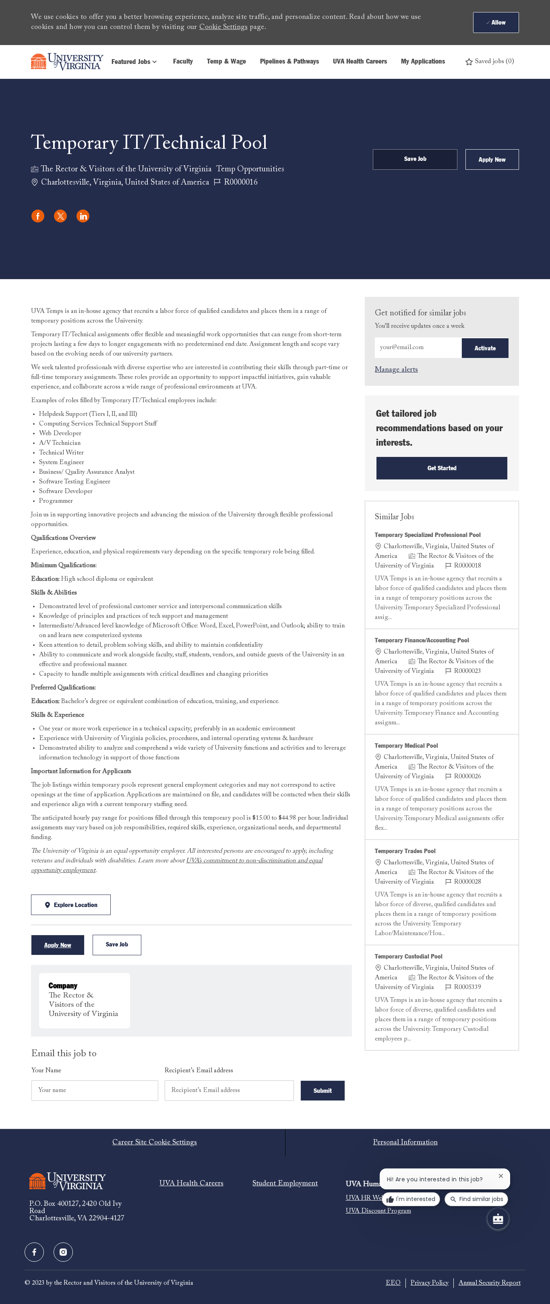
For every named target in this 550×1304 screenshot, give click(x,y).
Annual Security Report (490, 1283)
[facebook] (34, 1252)
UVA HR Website (370, 1198)
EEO (393, 1283)
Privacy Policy (430, 1283)
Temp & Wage (226, 62)
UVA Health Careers (360, 62)
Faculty (183, 62)
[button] (492, 159)
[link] (396, 370)
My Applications (423, 62)
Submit (323, 1091)
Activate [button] (485, 348)
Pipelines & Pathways (289, 62)
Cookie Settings (223, 27)
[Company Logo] (67, 62)
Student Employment (285, 1183)
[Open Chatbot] (498, 1218)
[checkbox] (415, 159)
